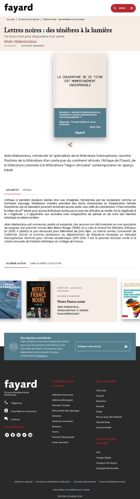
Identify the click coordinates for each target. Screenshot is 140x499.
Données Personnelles (85, 481)
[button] (33, 45)
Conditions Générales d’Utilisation (53, 481)
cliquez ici (42, 355)
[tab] (12, 190)
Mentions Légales (24, 481)
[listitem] (7, 435)
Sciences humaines (28, 19)
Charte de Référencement (112, 481)
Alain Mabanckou (20, 41)
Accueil (11, 19)
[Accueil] (18, 8)
